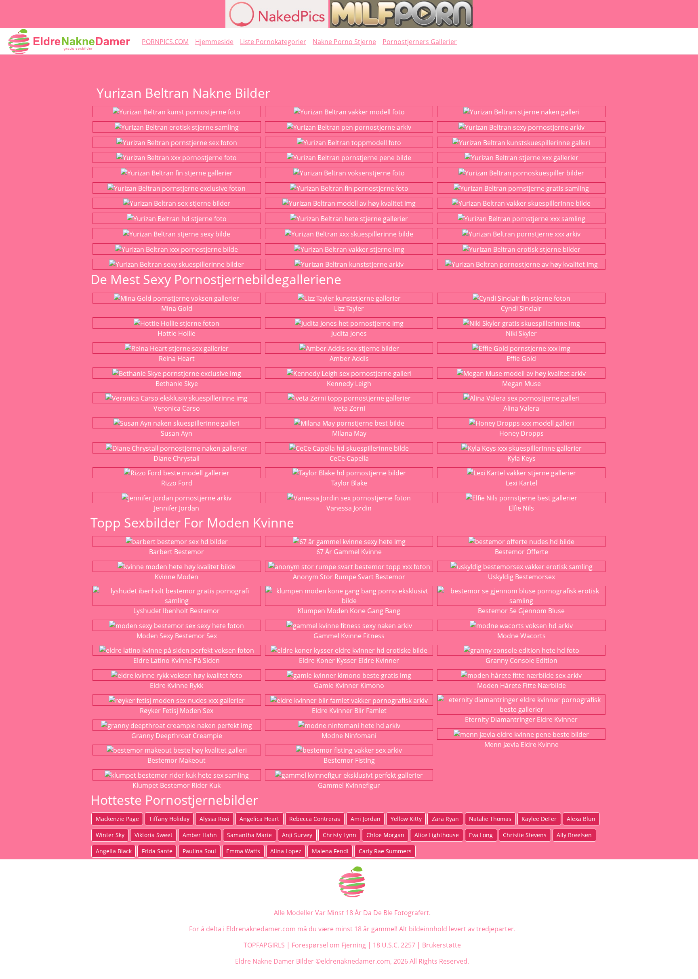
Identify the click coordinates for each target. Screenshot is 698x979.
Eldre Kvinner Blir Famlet (349, 710)
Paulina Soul (199, 851)
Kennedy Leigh (349, 383)
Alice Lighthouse (436, 835)
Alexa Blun (581, 819)
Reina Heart (177, 358)
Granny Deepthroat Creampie (176, 735)
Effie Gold (521, 358)
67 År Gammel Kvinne (349, 551)
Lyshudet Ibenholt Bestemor (176, 610)
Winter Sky (110, 835)
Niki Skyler (521, 333)
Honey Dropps (521, 433)
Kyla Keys (521, 458)
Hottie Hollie (177, 333)
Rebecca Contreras (314, 819)
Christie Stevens (525, 835)
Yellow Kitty (406, 819)
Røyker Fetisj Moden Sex (176, 710)
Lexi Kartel (521, 483)
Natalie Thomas (490, 819)
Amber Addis (349, 358)
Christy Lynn (339, 835)
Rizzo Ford (176, 483)
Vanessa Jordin (349, 508)
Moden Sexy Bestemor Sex (177, 635)
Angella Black (114, 851)
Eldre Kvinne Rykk (176, 685)
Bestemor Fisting (349, 760)
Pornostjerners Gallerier (420, 41)
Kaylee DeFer (539, 819)
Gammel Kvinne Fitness (349, 635)
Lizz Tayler (349, 308)
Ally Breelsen (574, 835)
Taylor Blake (349, 483)
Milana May (349, 433)
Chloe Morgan (385, 835)
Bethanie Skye (177, 383)
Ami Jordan (366, 819)
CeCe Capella (349, 458)
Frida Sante (157, 851)
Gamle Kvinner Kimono (349, 685)
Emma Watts (243, 851)
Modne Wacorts (521, 635)
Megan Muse (521, 383)
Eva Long (481, 835)
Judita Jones (349, 333)
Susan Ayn (176, 433)
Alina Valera (521, 408)
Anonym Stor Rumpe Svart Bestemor (349, 576)
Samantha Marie (249, 835)
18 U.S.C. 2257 (394, 945)
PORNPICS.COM (165, 41)
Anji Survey (297, 835)
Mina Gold (176, 308)
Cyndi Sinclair (521, 308)
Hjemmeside (214, 41)
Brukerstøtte (441, 945)
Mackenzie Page (117, 819)
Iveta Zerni (349, 408)
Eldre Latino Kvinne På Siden (176, 660)
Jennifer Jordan (176, 508)
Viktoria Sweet (153, 835)
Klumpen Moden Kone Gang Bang (349, 610)
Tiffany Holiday (169, 819)
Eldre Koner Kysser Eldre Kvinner (349, 660)
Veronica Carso (176, 408)
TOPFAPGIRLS (264, 945)
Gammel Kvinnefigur (349, 785)
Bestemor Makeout (176, 760)
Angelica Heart (259, 819)
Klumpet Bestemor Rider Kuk (176, 785)
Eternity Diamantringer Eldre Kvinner (521, 719)
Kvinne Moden (176, 576)
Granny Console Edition (521, 660)
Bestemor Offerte (521, 551)
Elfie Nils (521, 508)
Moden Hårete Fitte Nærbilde (521, 685)
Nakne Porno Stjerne (344, 41)
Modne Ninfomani (349, 735)
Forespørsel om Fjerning (329, 945)
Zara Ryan (445, 819)
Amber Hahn (200, 835)
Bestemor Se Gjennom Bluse (521, 610)
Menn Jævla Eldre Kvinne (521, 744)
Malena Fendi (330, 851)
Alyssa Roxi (214, 819)
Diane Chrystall (176, 458)
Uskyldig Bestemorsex (521, 576)
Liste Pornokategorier (273, 41)
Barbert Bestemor (176, 551)
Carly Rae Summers (385, 851)
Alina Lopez (285, 851)
